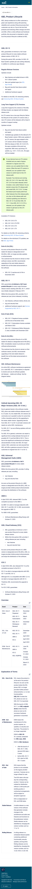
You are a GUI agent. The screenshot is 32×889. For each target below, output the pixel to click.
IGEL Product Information (12, 7)
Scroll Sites (22, 879)
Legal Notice (4, 873)
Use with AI (7, 12)
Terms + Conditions (6, 877)
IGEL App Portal (8, 241)
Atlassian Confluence (6, 881)
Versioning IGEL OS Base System (14, 99)
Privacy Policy (4, 875)
